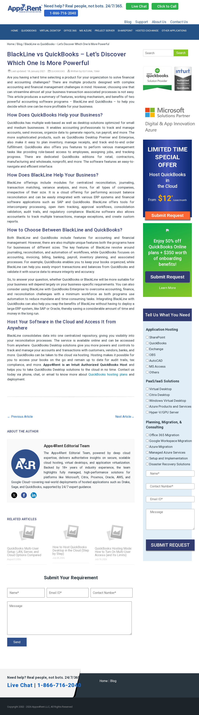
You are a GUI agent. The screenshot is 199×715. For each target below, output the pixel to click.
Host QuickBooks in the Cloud (167, 180)
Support (141, 22)
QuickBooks (29, 30)
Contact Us (179, 22)
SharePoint (125, 30)
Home (14, 30)
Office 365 (70, 30)
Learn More (167, 288)
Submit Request (167, 215)
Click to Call (166, 6)
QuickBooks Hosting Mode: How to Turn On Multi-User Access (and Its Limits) (113, 552)
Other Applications (174, 30)
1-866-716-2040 (62, 13)
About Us (159, 22)
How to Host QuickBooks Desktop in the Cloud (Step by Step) (70, 550)
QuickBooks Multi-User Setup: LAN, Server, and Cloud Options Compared (24, 552)
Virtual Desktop (50, 30)
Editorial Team (91, 71)
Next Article (124, 416)
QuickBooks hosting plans (107, 374)
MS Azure (85, 30)
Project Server (105, 30)
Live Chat (139, 6)
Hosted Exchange (147, 30)
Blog (127, 22)
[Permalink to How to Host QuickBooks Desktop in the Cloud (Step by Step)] (70, 532)
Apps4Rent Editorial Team (67, 446)
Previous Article (20, 416)
